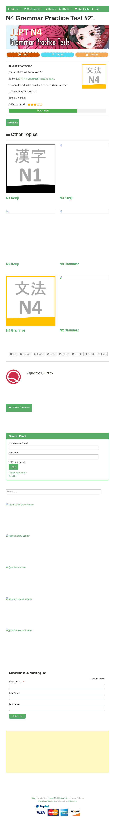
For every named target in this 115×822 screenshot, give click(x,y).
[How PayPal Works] (57, 817)
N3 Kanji (66, 198)
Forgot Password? (18, 472)
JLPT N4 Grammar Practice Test (35, 78)
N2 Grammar (69, 330)
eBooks (65, 9)
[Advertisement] (57, 752)
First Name (14, 693)
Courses (52, 9)
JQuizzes (72, 801)
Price (97, 9)
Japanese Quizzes (40, 373)
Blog (33, 798)
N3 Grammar (69, 264)
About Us (53, 798)
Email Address (16, 681)
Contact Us (63, 798)
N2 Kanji (12, 264)
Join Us (12, 476)
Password (13, 452)
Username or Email (18, 443)
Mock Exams (33, 9)
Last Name (14, 704)
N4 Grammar (15, 330)
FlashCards (83, 9)
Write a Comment (21, 407)
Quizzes (14, 9)
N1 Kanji (12, 198)
